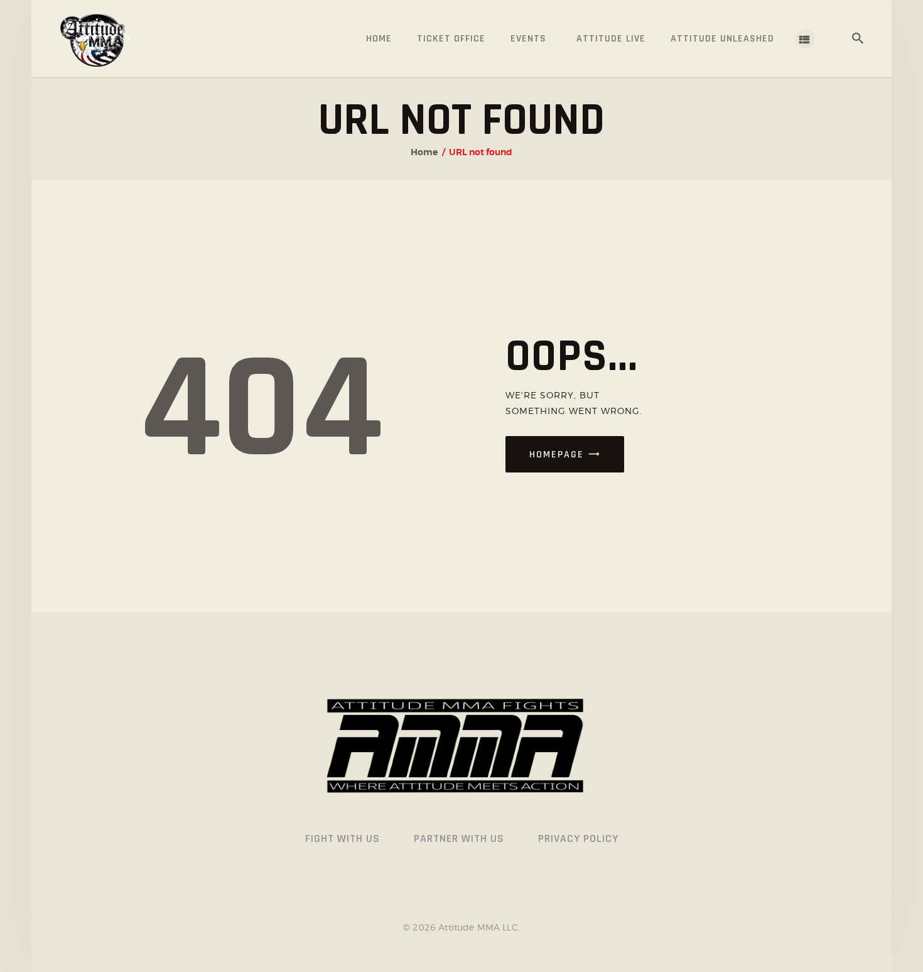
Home (424, 152)
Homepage (556, 454)
